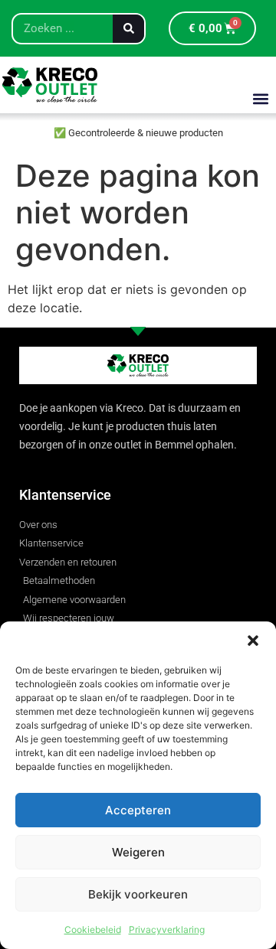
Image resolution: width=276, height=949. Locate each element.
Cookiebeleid (92, 929)
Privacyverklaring (167, 929)
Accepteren (138, 810)
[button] (253, 640)
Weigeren (138, 852)
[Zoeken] (128, 29)
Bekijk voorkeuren (138, 894)
